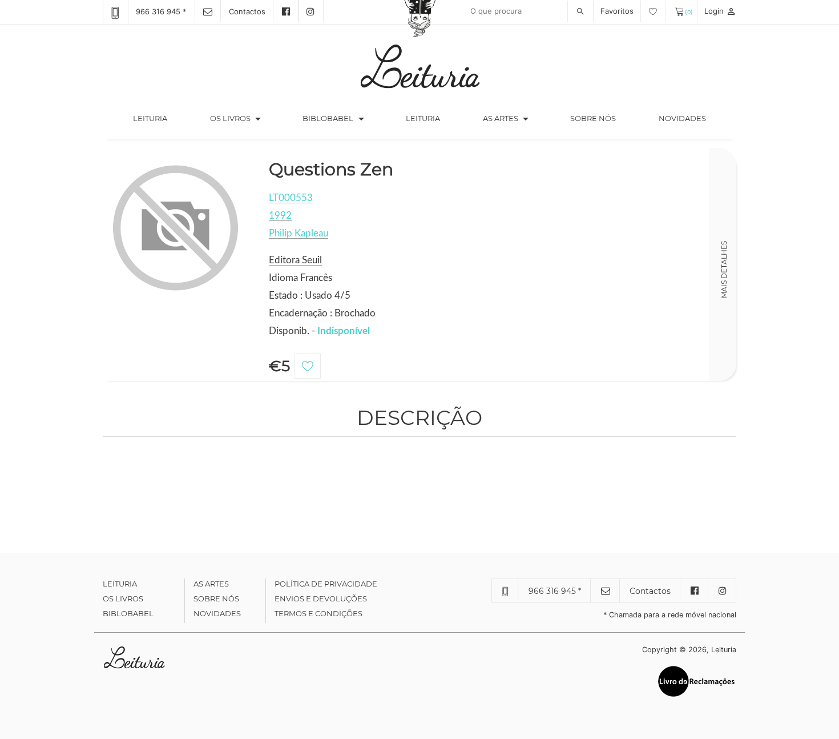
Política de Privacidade (326, 583)
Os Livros (123, 598)
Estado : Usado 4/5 (309, 295)
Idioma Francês (300, 278)
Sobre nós (593, 118)
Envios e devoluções (321, 598)
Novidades (682, 118)
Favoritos (618, 10)
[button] (258, 119)
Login (720, 10)
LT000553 (291, 198)
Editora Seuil (295, 260)
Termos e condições (318, 613)
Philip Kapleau (298, 233)
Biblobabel (128, 613)
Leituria (160, 118)
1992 (280, 215)
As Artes (500, 118)
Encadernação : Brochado (322, 313)
